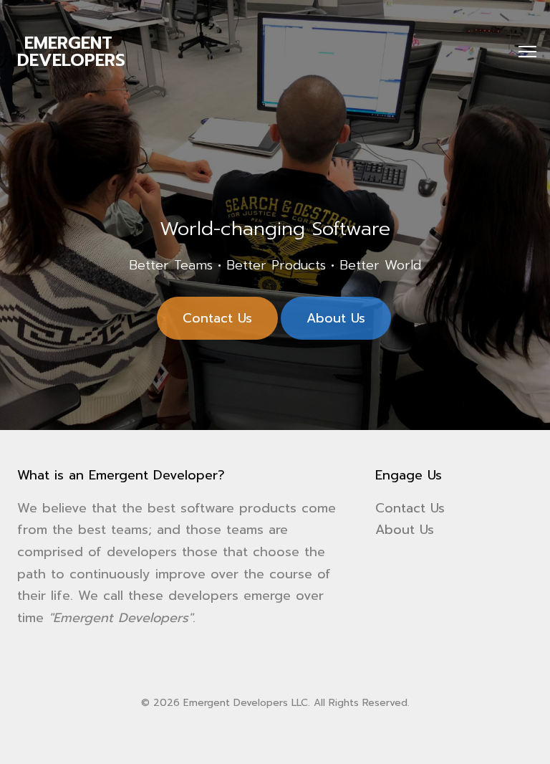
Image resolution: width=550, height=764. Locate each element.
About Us (336, 318)
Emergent (71, 51)
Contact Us (217, 318)
